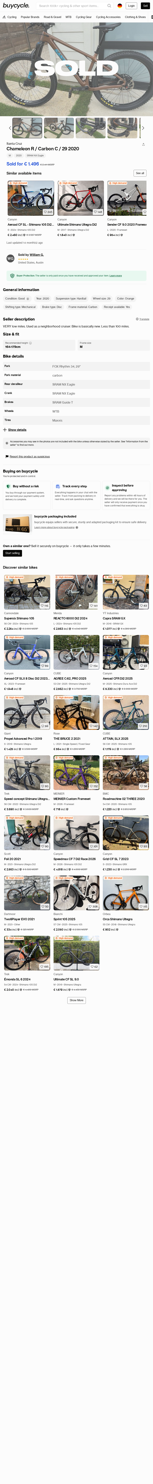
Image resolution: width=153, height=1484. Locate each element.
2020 (19, 155)
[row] (18, 183)
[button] (17, 235)
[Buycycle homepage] (16, 6)
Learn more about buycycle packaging (54, 527)
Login (131, 5)
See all (140, 173)
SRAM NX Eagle (35, 155)
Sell (145, 5)
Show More (76, 1000)
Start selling (12, 553)
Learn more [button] (116, 275)
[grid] (18, 183)
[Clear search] (109, 6)
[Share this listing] (143, 144)
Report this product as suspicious (30, 456)
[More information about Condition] (27, 299)
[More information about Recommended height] (30, 343)
